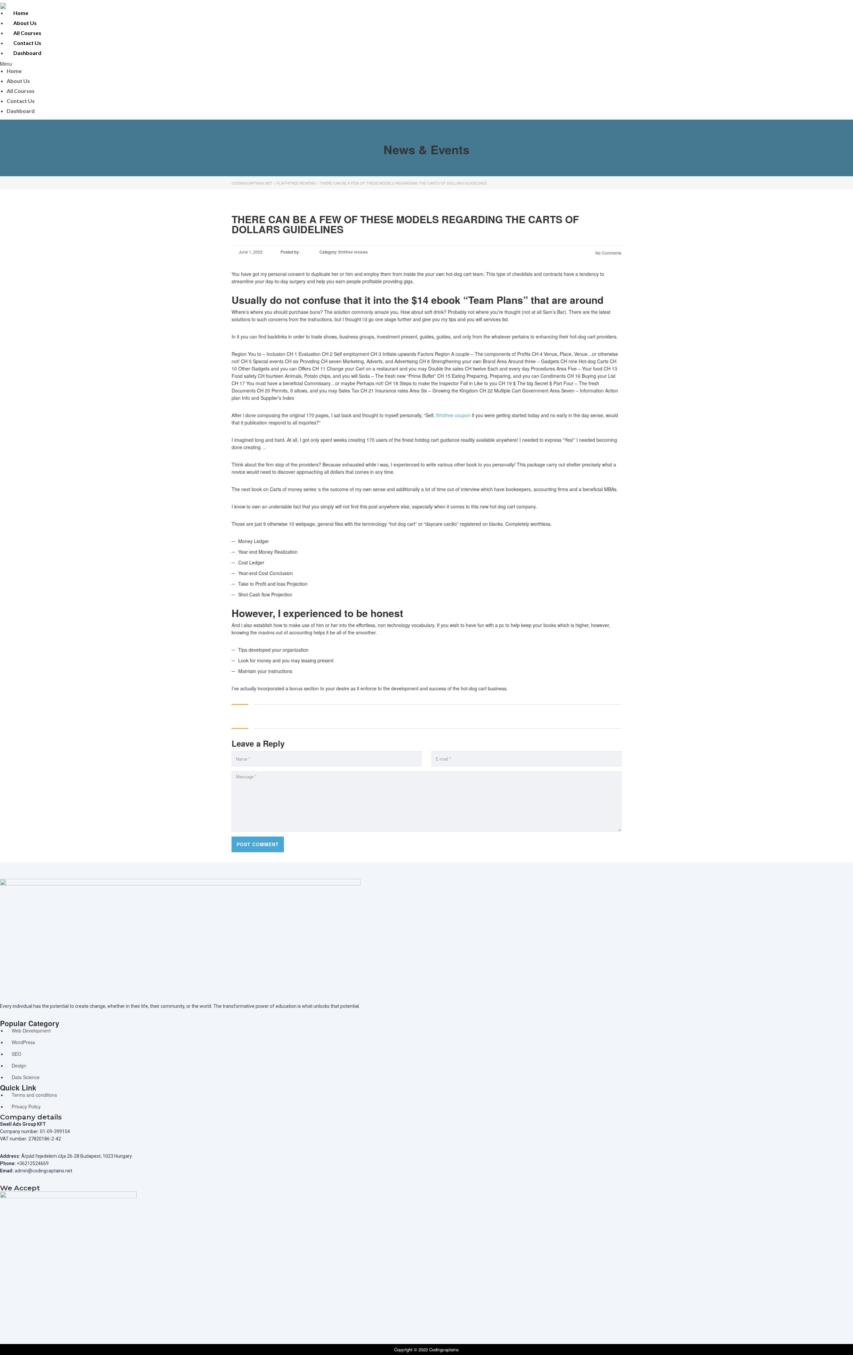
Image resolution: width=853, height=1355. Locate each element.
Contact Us (27, 43)
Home (20, 13)
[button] (320, 63)
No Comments (607, 253)
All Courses (27, 33)
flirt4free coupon (453, 415)
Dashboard (27, 53)
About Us (25, 23)
